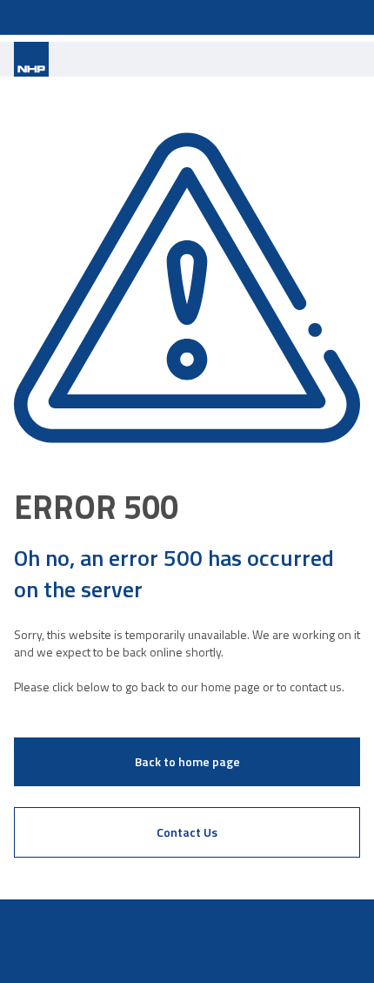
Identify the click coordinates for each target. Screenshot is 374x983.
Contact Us (187, 832)
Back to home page (187, 761)
